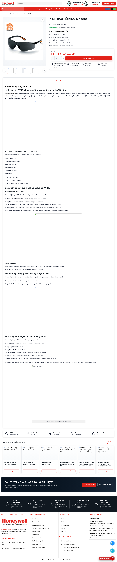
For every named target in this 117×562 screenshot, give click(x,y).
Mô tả (58, 80)
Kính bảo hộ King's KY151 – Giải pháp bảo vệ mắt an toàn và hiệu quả (86, 464)
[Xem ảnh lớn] (24, 41)
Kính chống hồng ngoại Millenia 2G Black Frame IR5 (67, 464)
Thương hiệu (49, 9)
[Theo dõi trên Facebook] (106, 9)
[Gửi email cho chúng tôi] (112, 9)
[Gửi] (60, 3)
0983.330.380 (90, 484)
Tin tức (58, 9)
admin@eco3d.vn (99, 538)
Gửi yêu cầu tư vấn (105, 484)
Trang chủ (5, 13)
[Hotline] (112, 558)
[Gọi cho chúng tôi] (114, 9)
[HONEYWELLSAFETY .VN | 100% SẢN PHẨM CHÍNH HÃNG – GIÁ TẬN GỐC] (7, 3)
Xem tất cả (109, 442)
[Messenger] (112, 543)
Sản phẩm (30, 9)
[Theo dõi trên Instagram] (109, 9)
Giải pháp (39, 9)
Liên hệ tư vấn (90, 58)
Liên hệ (77, 9)
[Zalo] (112, 551)
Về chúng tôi (68, 9)
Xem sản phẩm (11, 471)
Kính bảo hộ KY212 (10, 93)
